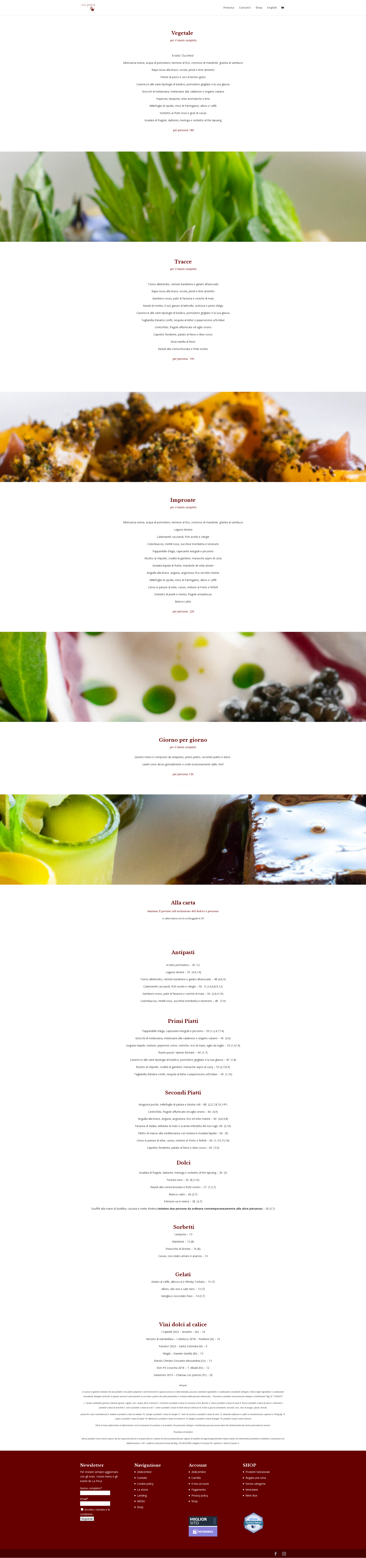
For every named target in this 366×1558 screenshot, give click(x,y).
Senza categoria (255, 1483)
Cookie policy (145, 1483)
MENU (141, 1501)
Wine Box (251, 1495)
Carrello (196, 1478)
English (272, 7)
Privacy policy (199, 1495)
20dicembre (144, 1472)
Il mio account (200, 1483)
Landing (142, 1495)
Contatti (245, 7)
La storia (142, 1489)
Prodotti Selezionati (258, 1472)
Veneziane (252, 1489)
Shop (259, 7)
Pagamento (198, 1489)
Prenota (228, 7)
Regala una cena (256, 1478)
